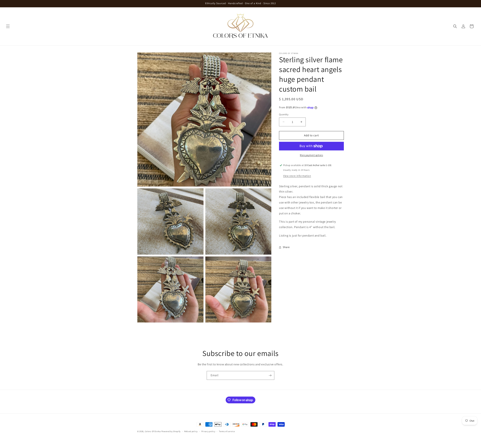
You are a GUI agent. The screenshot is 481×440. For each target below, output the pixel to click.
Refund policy (191, 431)
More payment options (311, 155)
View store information (297, 176)
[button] (8, 26)
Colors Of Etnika (153, 431)
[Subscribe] (270, 375)
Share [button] (286, 247)
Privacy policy (208, 431)
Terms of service (227, 431)
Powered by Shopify (171, 431)
